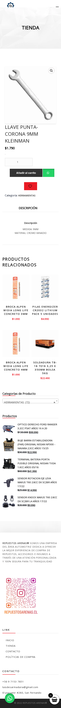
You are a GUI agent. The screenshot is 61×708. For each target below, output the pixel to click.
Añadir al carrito (26, 173)
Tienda (10, 645)
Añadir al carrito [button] (15, 317)
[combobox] (30, 401)
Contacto (13, 651)
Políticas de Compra (20, 656)
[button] (51, 71)
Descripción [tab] (28, 208)
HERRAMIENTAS (26, 195)
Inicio (10, 640)
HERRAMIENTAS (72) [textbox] (29, 402)
